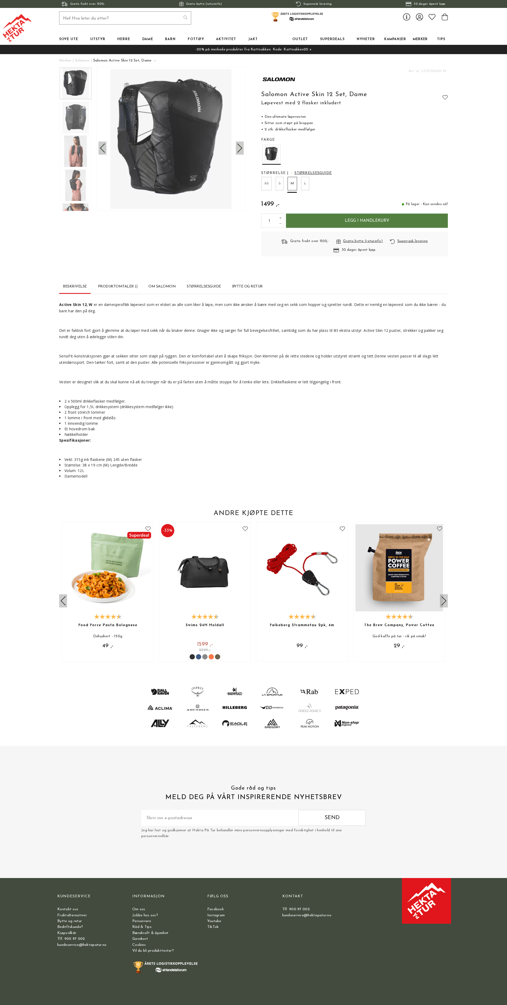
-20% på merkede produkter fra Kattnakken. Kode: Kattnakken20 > (253, 49)
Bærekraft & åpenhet (150, 933)
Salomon (82, 61)
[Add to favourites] (445, 97)
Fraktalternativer (72, 915)
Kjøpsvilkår (66, 933)
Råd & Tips (142, 927)
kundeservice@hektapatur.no (81, 945)
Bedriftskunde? (70, 927)
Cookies (139, 945)
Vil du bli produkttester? (153, 951)
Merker (420, 39)
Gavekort (140, 939)
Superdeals (332, 39)
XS (266, 184)
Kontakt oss (67, 909)
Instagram (216, 915)
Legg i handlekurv (367, 221)
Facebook (215, 909)
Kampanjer (395, 39)
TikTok (213, 927)
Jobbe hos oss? (145, 915)
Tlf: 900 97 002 (71, 939)
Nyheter (366, 39)
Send (332, 817)
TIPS (441, 39)
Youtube (214, 921)
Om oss (138, 909)
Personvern (141, 921)
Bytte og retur (69, 921)
